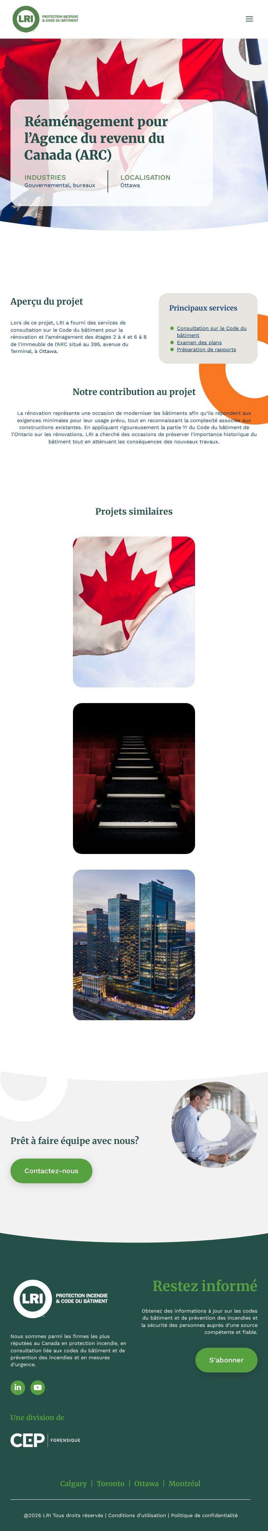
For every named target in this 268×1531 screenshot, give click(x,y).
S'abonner (226, 1360)
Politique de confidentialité (204, 1515)
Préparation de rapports (206, 349)
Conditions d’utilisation (137, 1515)
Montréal (185, 1483)
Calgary (73, 1483)
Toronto (111, 1483)
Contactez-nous (51, 1171)
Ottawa (146, 1483)
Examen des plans (199, 342)
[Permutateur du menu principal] (249, 19)
